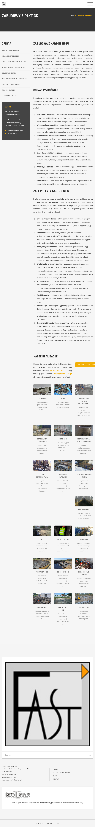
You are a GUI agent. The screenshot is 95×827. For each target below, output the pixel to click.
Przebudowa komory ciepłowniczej (83, 401)
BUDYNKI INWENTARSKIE (10, 50)
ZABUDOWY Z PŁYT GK (9, 96)
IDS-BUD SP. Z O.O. (63, 572)
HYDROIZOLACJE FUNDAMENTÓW (13, 67)
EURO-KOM (63, 439)
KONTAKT (56, 779)
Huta (63, 398)
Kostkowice (42, 398)
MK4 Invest (84, 539)
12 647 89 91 (56, 370)
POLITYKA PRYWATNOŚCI (61, 773)
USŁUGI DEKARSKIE (9, 90)
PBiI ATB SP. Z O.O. (42, 572)
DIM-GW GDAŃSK (84, 510)
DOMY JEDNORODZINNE (10, 56)
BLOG (55, 776)
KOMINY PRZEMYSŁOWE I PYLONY (14, 62)
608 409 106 (11, 777)
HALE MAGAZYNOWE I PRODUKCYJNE (15, 79)
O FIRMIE (56, 770)
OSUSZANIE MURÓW (9, 73)
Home (73, 15)
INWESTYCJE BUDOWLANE (11, 84)
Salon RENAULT (42, 607)
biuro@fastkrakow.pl (63, 374)
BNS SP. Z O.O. (84, 607)
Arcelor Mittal (63, 539)
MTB (42, 539)
